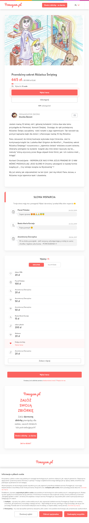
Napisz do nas (61, 381)
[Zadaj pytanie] (75, 115)
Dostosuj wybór (26, 514)
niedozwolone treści (49, 381)
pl (76, 5)
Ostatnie (36, 265)
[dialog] (44, 495)
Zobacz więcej (44, 360)
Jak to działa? (25, 443)
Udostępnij (44, 99)
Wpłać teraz (44, 92)
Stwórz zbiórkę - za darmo (54, 5)
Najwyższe (52, 265)
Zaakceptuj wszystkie (75, 514)
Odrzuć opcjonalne (51, 514)
